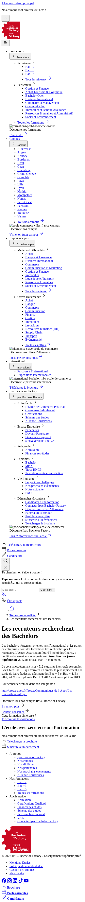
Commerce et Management (42, 102)
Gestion (30, 318)
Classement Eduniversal (40, 410)
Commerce (32, 264)
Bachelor (31, 462)
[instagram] (10, 882)
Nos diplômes (26, 764)
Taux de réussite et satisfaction (44, 473)
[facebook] (4, 882)
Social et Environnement (40, 117)
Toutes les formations (30, 792)
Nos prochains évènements (42, 485)
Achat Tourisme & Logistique (43, 92)
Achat (29, 253)
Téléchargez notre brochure (24, 544)
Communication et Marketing (43, 268)
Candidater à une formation (42, 502)
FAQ (28, 493)
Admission (32, 449)
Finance (30, 314)
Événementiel (33, 339)
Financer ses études (37, 453)
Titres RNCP (33, 469)
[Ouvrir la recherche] (5, 561)
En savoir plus (11, 706)
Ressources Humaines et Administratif (49, 113)
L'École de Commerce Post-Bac (45, 406)
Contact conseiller (13, 712)
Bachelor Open (34, 95)
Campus (14, 138)
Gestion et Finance (37, 88)
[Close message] (5, 18)
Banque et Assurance (38, 257)
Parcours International (31, 814)
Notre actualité (34, 489)
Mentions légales (19, 862)
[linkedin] (15, 882)
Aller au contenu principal (18, 3)
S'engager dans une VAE (41, 440)
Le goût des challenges (39, 482)
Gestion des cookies (21, 869)
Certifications (33, 414)
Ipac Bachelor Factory (31, 757)
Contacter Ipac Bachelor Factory (45, 505)
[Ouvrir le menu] (5, 43)
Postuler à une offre (37, 516)
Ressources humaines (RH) (42, 329)
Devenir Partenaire (37, 433)
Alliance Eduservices (38, 421)
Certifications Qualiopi (31, 803)
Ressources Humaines (39, 282)
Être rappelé (14, 601)
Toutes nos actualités (22, 615)
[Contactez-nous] (4, 595)
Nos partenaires (27, 768)
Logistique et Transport (39, 278)
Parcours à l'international (32, 371)
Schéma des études (37, 417)
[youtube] (26, 882)
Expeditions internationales (34, 375)
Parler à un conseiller (38, 512)
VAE (20, 817)
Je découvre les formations (18, 719)
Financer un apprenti (38, 437)
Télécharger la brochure (40, 523)
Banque (30, 304)
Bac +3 (29, 70)
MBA (29, 466)
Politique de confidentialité (26, 866)
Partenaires (32, 430)
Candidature (14, 555)
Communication (35, 106)
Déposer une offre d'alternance (44, 509)
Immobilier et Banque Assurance (45, 109)
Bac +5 (29, 74)
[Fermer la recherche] (5, 567)
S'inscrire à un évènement (41, 519)
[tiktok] (21, 882)
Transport (31, 336)
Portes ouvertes (16, 550)
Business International (39, 99)
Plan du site (16, 873)
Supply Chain (33, 332)
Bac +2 (29, 66)
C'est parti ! (47, 589)
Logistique (32, 325)
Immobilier (32, 275)
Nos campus (25, 760)
